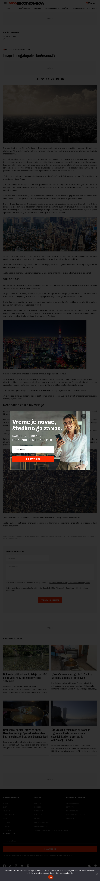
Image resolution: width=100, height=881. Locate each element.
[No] (96, 874)
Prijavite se (33, 459)
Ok (50, 877)
